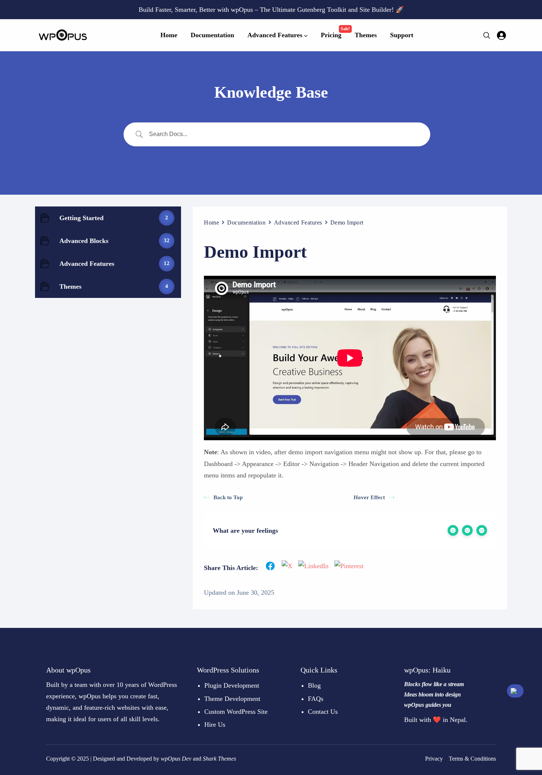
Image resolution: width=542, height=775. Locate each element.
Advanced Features (298, 222)
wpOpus (170, 758)
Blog (314, 685)
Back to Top (228, 497)
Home (211, 222)
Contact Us (323, 711)
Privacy (434, 758)
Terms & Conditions (472, 758)
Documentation (246, 222)
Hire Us (214, 724)
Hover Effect (369, 497)
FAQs (315, 698)
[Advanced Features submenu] (306, 35)
